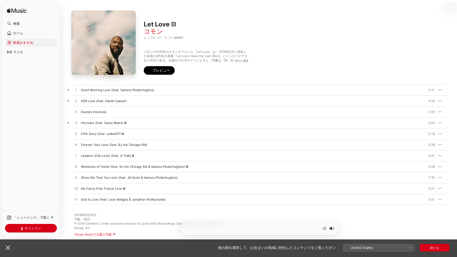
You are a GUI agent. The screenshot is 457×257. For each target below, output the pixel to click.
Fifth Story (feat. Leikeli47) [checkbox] (101, 134)
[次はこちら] (324, 228)
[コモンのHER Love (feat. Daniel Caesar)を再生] (76, 101)
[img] (17, 11)
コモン (153, 31)
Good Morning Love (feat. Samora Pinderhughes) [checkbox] (117, 90)
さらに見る (241, 60)
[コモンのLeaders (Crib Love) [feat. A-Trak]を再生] (76, 156)
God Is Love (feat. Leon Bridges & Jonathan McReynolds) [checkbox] (123, 199)
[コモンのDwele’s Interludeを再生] (76, 112)
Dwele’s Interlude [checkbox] (93, 112)
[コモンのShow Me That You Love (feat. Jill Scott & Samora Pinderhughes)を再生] (76, 178)
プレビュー (429, 90)
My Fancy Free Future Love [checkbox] (101, 188)
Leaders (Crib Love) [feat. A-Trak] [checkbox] (106, 156)
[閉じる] (8, 248)
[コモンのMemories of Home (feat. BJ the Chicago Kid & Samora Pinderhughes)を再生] (76, 167)
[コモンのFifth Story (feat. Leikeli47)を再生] (76, 134)
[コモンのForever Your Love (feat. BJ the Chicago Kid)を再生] (76, 145)
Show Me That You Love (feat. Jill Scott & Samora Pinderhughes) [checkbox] (129, 177)
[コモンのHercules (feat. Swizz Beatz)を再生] (76, 123)
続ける (434, 248)
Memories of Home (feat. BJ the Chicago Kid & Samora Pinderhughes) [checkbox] (133, 166)
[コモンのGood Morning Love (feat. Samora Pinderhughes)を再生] (76, 90)
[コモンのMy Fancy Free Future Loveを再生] (76, 189)
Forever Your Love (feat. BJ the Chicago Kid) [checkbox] (114, 145)
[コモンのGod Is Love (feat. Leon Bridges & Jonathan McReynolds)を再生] (76, 200)
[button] (31, 24)
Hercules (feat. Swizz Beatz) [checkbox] (102, 123)
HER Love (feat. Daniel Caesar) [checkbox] (104, 101)
